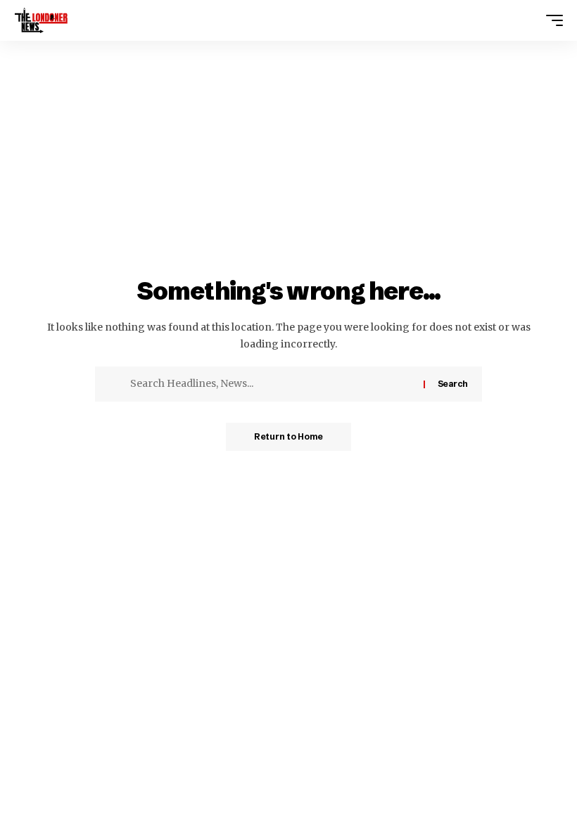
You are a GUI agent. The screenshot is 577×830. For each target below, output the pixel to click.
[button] (551, 20)
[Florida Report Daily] (41, 20)
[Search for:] (272, 384)
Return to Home (288, 436)
